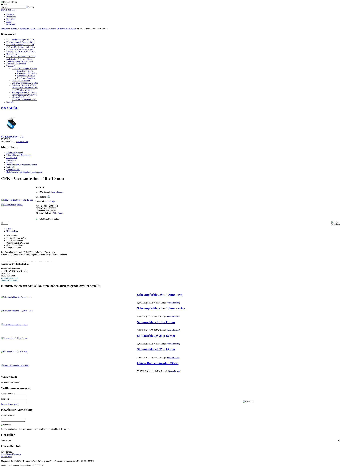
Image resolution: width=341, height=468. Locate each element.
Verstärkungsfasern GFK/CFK (24, 95)
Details (9, 229)
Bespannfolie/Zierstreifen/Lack (25, 88)
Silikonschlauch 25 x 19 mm (156, 349)
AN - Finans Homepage (11, 454)
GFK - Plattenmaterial (21, 80)
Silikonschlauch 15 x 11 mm (156, 322)
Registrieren (11, 19)
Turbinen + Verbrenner (16, 64)
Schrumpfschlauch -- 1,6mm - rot (159, 294)
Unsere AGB (11, 157)
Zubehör (10, 102)
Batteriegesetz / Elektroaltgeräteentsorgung (24, 172)
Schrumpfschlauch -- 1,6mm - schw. (161, 308)
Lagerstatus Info (13, 169)
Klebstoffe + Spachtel (21, 97)
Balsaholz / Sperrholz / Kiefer (24, 85)
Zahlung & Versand (14, 153)
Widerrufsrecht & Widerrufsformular (21, 165)
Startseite (10, 14)
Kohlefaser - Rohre (25, 71)
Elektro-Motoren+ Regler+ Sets (19, 61)
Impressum (11, 160)
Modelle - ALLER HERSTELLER (21, 52)
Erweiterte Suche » (9, 10)
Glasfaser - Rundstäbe (26, 78)
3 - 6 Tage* (50, 201)
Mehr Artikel (6, 456)
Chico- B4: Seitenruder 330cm (157, 363)
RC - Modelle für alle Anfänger (19, 49)
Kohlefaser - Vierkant (26, 76)
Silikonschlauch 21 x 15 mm (156, 335)
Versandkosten (22, 141)
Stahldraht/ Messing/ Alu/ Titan (25, 83)
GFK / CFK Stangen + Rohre (24, 68)
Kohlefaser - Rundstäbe (27, 73)
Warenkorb (11, 17)
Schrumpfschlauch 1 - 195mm (24, 92)
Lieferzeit (10, 167)
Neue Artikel (10, 107)
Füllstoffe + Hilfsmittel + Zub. (24, 99)
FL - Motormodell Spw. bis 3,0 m (20, 42)
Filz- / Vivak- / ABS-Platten (23, 90)
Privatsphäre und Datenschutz (18, 155)
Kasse (8, 21)
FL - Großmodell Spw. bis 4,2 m (20, 44)
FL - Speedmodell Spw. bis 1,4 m (20, 40)
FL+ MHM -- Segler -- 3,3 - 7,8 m (20, 47)
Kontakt (9, 162)
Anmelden (10, 24)
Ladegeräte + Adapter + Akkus (19, 59)
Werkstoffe (11, 66)
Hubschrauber (12, 54)
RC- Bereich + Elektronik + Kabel (20, 56)
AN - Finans (58, 213)
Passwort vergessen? (9, 404)
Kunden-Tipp (12, 231)
